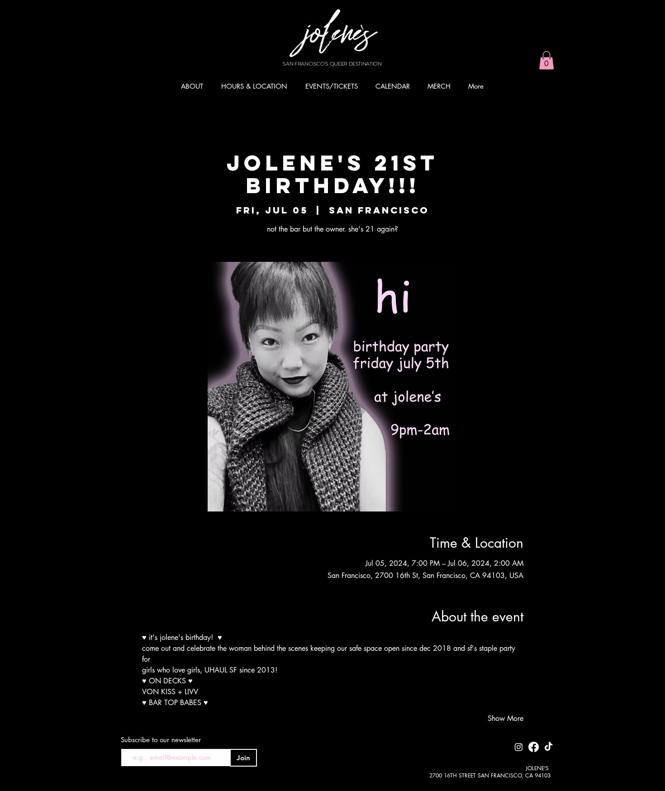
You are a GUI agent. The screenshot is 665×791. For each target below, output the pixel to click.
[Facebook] (533, 747)
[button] (546, 60)
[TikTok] (548, 747)
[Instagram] (518, 747)
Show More (505, 718)
